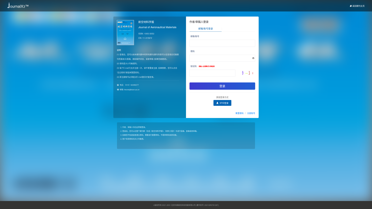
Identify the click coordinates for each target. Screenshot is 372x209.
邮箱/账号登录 (205, 28)
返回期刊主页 (358, 5)
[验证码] (248, 73)
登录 (222, 86)
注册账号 (251, 113)
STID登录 (223, 102)
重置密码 (239, 113)
